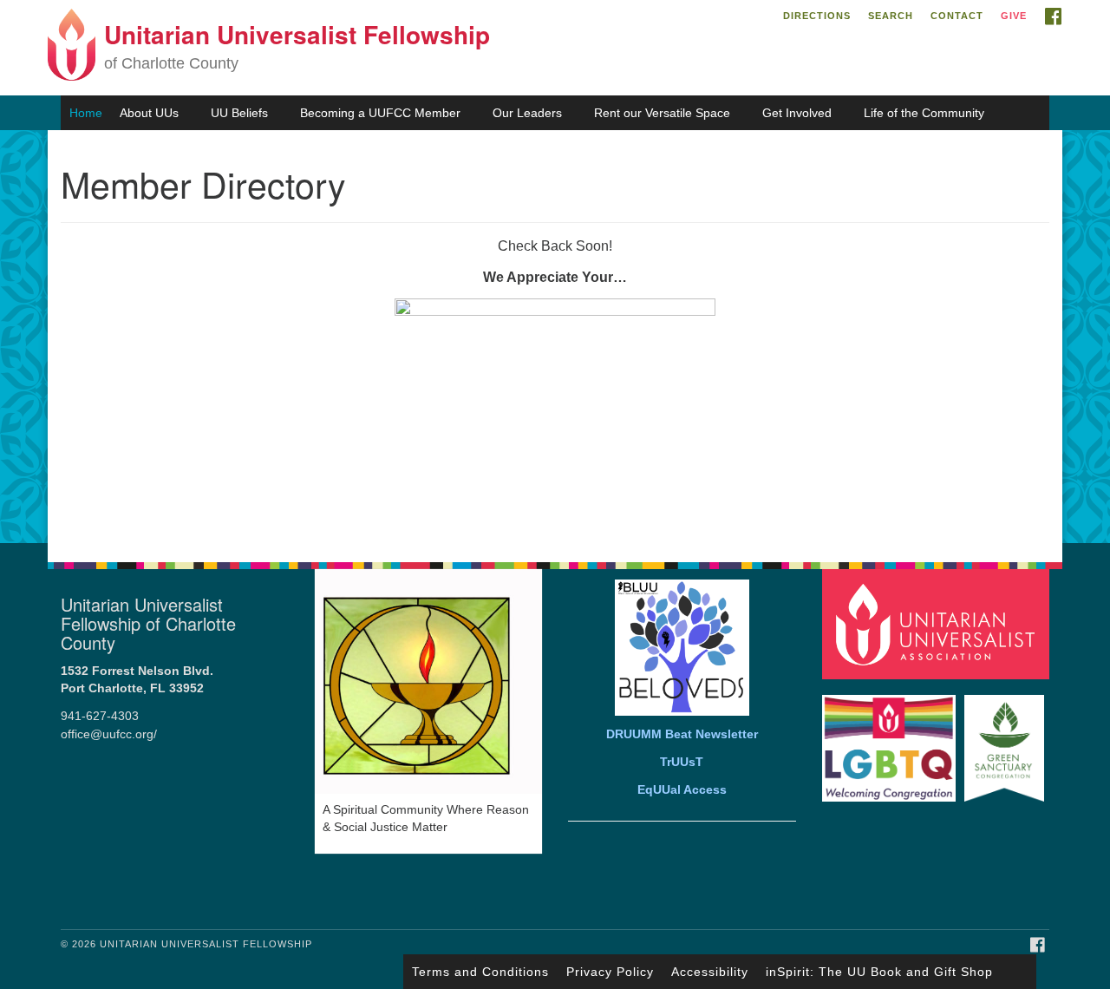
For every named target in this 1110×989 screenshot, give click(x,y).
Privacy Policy (610, 972)
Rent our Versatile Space (662, 113)
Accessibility (709, 972)
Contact (956, 15)
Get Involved (797, 113)
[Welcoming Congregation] (891, 739)
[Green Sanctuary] (1006, 739)
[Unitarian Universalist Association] (938, 623)
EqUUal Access (682, 789)
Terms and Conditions (480, 972)
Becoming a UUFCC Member (380, 113)
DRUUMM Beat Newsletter (682, 734)
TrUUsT (681, 762)
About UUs (149, 113)
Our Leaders (527, 113)
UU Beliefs (239, 113)
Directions (817, 15)
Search (890, 15)
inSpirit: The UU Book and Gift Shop (879, 972)
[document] (555, 336)
